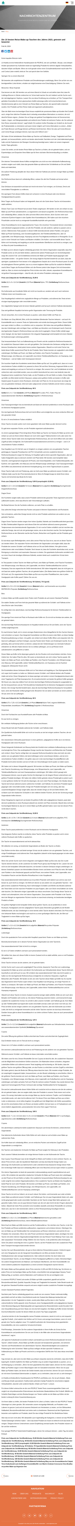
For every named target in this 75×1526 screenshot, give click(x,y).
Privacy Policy (57, 1498)
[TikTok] (51, 1515)
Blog (60, 1494)
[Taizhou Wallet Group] (3, 2)
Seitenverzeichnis (38, 1498)
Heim (2, 31)
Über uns (24, 1494)
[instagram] (45, 1515)
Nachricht (50, 1494)
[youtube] (40, 1515)
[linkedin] (29, 1515)
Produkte (36, 1494)
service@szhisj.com (51, 1523)
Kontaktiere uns (18, 1498)
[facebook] (24, 1515)
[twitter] (35, 1515)
